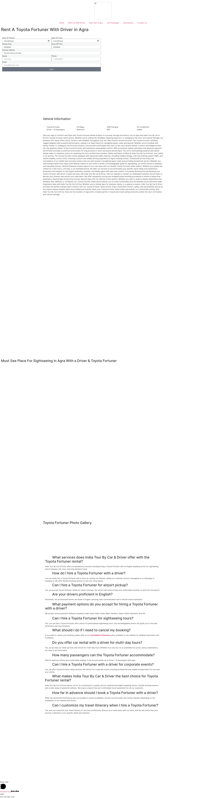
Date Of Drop (57, 38)
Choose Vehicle (8, 50)
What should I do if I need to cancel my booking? (91, 630)
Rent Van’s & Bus (96, 23)
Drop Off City (57, 44)
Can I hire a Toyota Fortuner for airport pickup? (90, 585)
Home (61, 23)
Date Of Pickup (8, 38)
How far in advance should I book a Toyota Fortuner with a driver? (105, 693)
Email (4, 62)
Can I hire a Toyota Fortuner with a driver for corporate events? (103, 664)
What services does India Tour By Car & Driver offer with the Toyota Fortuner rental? (97, 559)
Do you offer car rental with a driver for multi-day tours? (97, 642)
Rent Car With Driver (76, 23)
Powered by (5, 792)
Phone (54, 56)
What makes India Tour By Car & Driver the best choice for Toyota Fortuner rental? (101, 678)
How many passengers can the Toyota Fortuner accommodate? (103, 655)
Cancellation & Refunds (100, 635)
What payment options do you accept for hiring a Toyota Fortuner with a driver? (101, 606)
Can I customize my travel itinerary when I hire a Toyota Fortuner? (105, 705)
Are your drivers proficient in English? (82, 594)
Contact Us (142, 23)
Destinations (128, 23)
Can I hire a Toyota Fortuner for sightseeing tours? (92, 618)
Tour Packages (113, 23)
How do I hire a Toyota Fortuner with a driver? (89, 573)
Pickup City (6, 44)
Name (4, 56)
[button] (103, 559)
